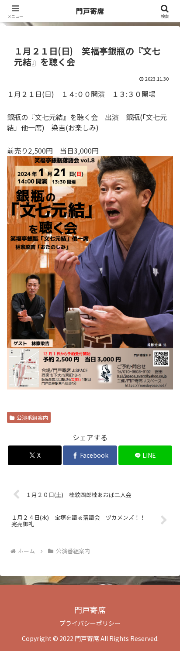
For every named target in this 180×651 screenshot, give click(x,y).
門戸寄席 (90, 11)
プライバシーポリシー (90, 623)
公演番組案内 (32, 417)
